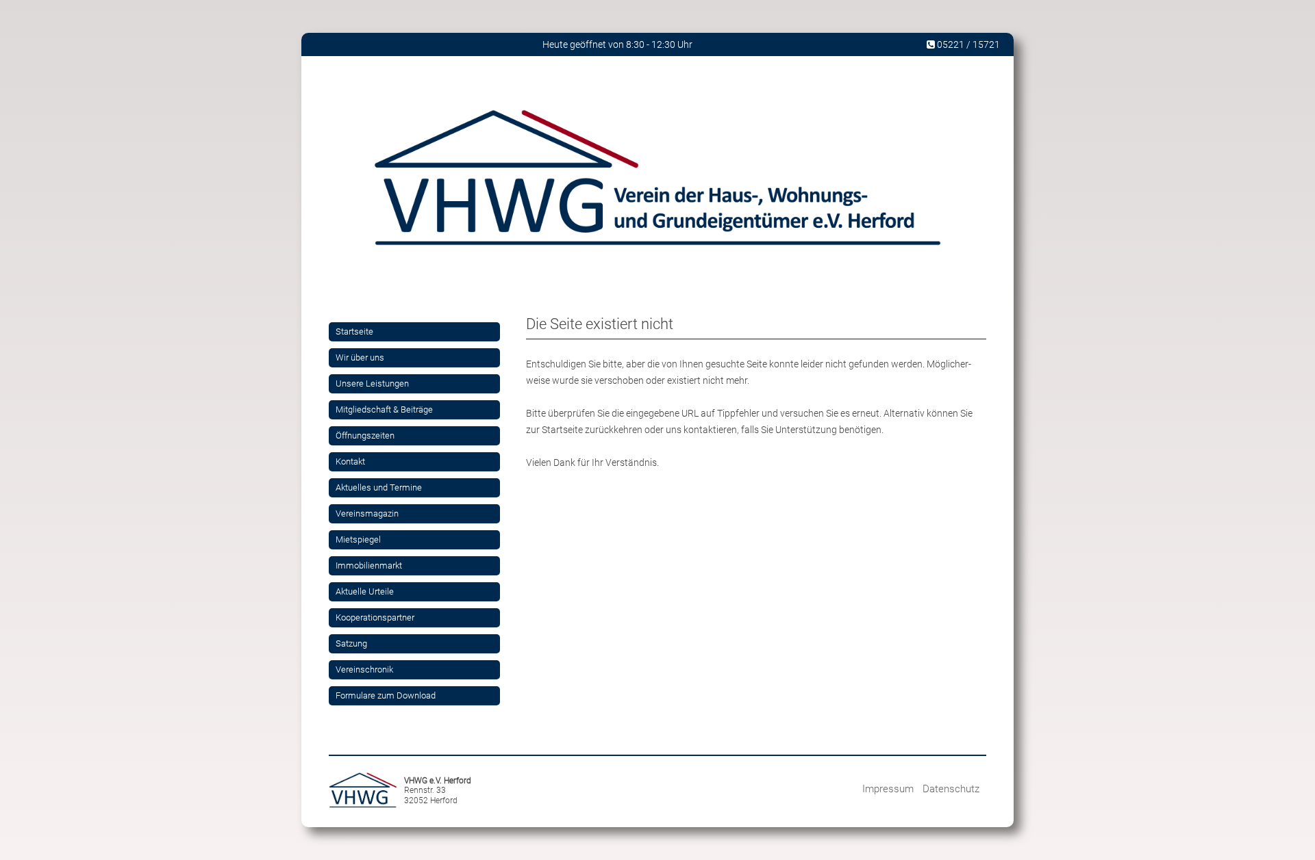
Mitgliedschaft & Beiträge (384, 409)
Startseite (354, 331)
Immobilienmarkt (369, 565)
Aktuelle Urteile (365, 591)
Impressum (888, 789)
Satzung (351, 643)
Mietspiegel (358, 539)
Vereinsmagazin (367, 513)
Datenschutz (951, 789)
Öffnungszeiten (365, 435)
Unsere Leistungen (372, 383)
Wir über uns (360, 357)
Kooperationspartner (375, 617)
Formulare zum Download (386, 695)
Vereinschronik (364, 669)
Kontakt (350, 461)
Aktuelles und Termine (379, 487)
